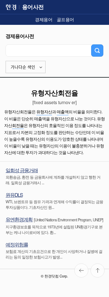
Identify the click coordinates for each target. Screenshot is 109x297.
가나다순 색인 (23, 67)
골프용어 (65, 19)
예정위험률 (17, 244)
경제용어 (43, 19)
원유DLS (14, 194)
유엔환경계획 (19, 219)
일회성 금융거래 (22, 170)
